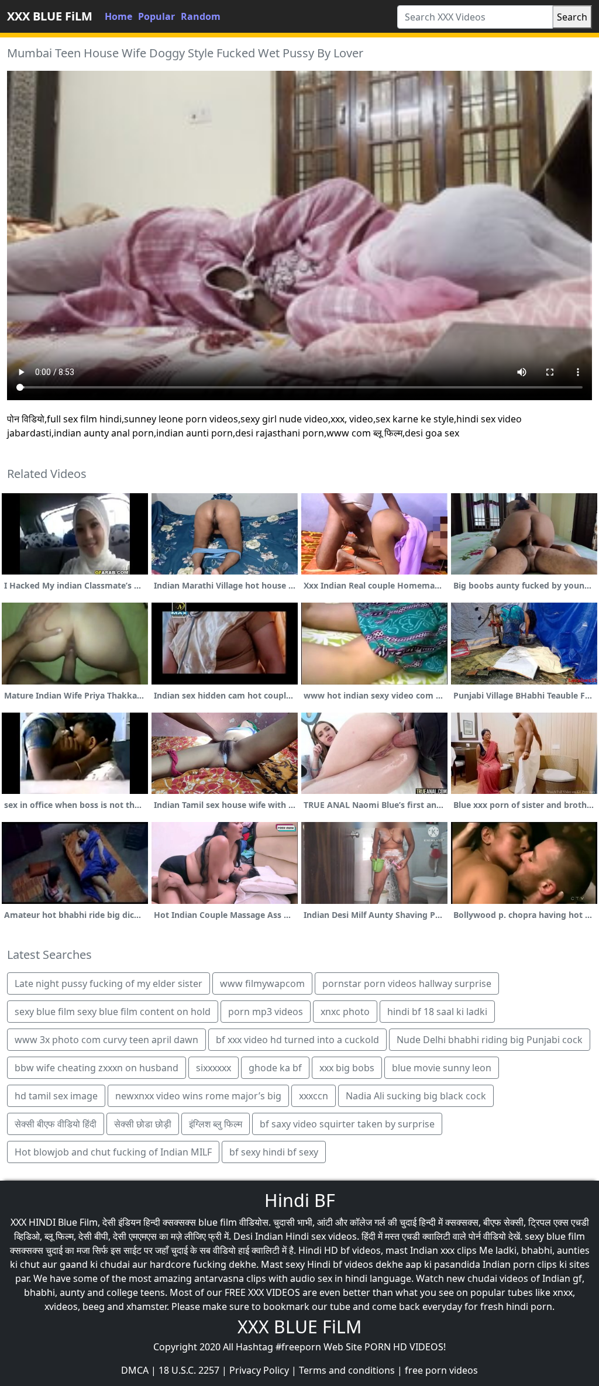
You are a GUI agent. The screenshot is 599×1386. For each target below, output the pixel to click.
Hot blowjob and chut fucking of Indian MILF (113, 1152)
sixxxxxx (213, 1067)
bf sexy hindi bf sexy (273, 1152)
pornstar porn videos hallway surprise (406, 983)
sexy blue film (555, 1236)
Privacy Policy (259, 1370)
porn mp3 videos (265, 1011)
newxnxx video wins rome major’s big (198, 1095)
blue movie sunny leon (441, 1067)
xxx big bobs (346, 1067)
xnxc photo (345, 1011)
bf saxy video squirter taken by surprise (347, 1123)
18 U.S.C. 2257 (189, 1370)
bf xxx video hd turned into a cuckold (297, 1039)
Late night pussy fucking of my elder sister (108, 983)
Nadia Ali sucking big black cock (416, 1095)
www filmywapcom (262, 983)
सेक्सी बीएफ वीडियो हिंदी (56, 1123)
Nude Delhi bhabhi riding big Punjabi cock (490, 1039)
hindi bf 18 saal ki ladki (437, 1011)
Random (201, 16)
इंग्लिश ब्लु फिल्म (215, 1123)
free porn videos (441, 1370)
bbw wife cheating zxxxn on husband (96, 1067)
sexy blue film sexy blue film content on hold (113, 1011)
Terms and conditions (347, 1370)
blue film (217, 1222)
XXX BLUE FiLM (49, 16)
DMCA (135, 1370)
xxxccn (313, 1095)
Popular (156, 16)
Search (572, 17)
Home (118, 16)
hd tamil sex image (56, 1095)
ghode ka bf (275, 1067)
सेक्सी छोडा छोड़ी (142, 1123)
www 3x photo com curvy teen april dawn (106, 1039)
